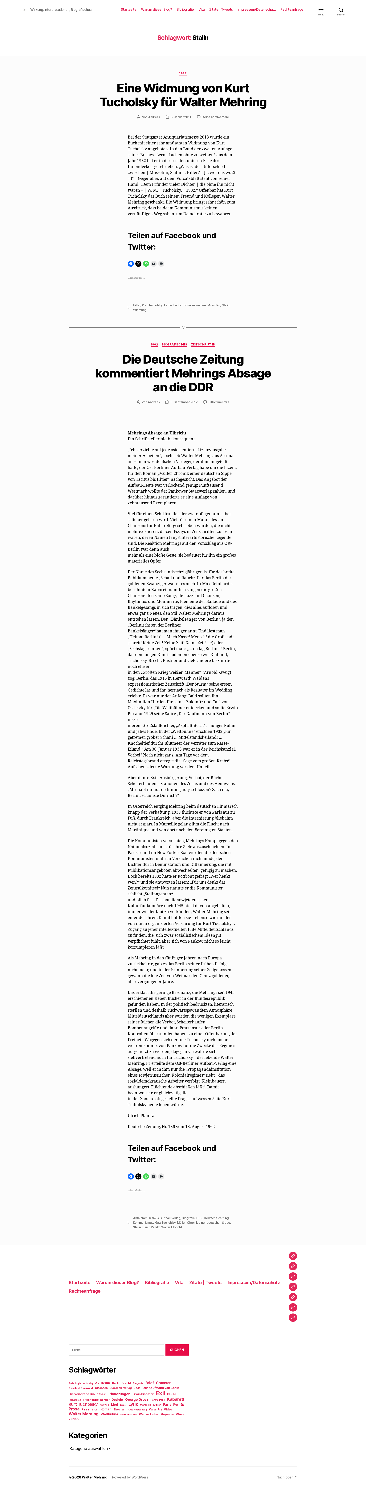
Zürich (74, 1419)
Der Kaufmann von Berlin (161, 1388)
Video (168, 1409)
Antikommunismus (146, 1218)
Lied (114, 1404)
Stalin (226, 305)
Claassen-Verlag (121, 1387)
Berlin (105, 1383)
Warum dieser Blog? (156, 9)
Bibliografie (185, 9)
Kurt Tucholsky (152, 305)
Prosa (74, 1409)
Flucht (171, 1394)
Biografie (188, 1218)
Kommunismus (143, 1222)
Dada (137, 1387)
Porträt (178, 1404)
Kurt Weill (104, 1405)
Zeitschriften (203, 344)
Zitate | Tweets (221, 9)
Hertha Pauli (157, 1399)
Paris (167, 1404)
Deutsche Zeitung (216, 1218)
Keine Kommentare (215, 117)
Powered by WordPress (130, 1477)
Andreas (154, 117)
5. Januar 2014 (181, 117)
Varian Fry (155, 1409)
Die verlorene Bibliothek (87, 1394)
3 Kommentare (219, 402)
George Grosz (136, 1399)
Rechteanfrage (291, 9)
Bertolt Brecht (121, 1383)
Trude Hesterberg (136, 1409)
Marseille (145, 1404)
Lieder (123, 1405)
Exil (160, 1393)
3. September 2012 (183, 402)
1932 (183, 73)
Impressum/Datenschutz (257, 9)
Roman (106, 1409)
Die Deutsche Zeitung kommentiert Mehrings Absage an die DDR (183, 373)
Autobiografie (91, 1383)
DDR (199, 1218)
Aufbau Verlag (170, 1218)
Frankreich (75, 1400)
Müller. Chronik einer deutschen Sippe (203, 1222)
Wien (180, 1414)
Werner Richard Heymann (156, 1414)
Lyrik (133, 1404)
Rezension (89, 1409)
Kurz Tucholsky (165, 1222)
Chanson (164, 1383)
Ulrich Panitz (151, 1227)
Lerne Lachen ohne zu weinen (185, 305)
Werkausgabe (128, 1414)
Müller (157, 1404)
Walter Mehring (84, 1413)
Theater (118, 1409)
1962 (154, 344)
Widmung (139, 310)
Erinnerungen (119, 1394)
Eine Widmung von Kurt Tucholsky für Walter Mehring (183, 95)
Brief (149, 1383)
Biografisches (174, 344)
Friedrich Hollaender (96, 1399)
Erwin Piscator (143, 1394)
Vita (201, 9)
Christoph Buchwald (81, 1388)
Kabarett (175, 1399)
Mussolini (213, 305)
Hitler (136, 305)
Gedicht (117, 1399)
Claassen (101, 1387)
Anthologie (75, 1383)
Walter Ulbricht (171, 1227)
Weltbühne (109, 1414)
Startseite (128, 9)
